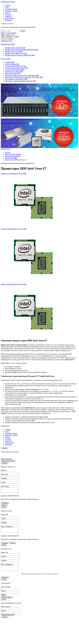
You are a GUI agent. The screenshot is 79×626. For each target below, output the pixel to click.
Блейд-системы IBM (12, 64)
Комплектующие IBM (12, 73)
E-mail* (3, 518)
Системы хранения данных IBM (16, 68)
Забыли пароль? (7, 597)
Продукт (4, 470)
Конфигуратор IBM (8, 44)
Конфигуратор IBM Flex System (16, 53)
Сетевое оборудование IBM (14, 70)
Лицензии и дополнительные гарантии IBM (20, 81)
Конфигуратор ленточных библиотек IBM (20, 55)
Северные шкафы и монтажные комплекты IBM (22, 75)
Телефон (4, 478)
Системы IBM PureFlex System (15, 66)
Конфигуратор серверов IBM (15, 48)
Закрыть (4, 505)
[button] (4, 149)
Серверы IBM (10, 62)
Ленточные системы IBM (14, 71)
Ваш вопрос (5, 486)
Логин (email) (5, 587)
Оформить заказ (6, 41)
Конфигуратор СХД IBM (14, 51)
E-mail (3, 482)
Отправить (5, 503)
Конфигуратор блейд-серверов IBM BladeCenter (21, 49)
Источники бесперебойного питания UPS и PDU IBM (24, 77)
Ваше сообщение (7, 526)
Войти (3, 33)
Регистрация (11, 33)
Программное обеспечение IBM (16, 79)
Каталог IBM (5, 59)
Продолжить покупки (8, 461)
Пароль (3, 591)
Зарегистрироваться (8, 615)
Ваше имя (4, 474)
